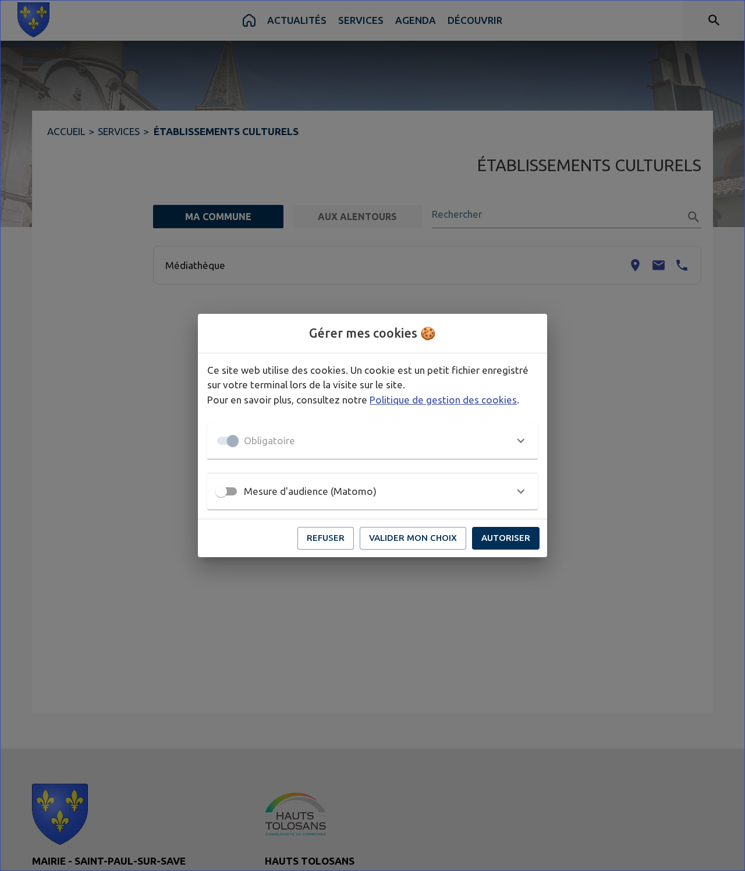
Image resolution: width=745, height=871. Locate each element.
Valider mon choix (413, 538)
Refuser (326, 538)
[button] (372, 441)
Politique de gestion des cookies (443, 399)
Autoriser (505, 538)
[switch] (221, 491)
